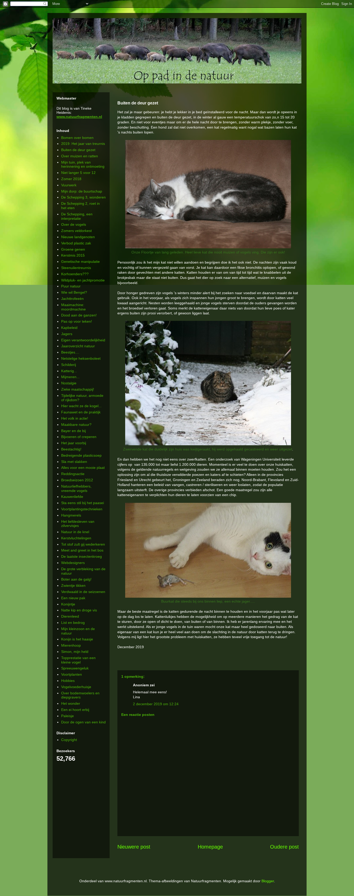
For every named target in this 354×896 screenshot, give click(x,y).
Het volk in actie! (74, 418)
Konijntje (68, 604)
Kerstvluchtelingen (76, 538)
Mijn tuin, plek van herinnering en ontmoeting (82, 164)
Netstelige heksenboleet (81, 358)
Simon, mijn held (74, 652)
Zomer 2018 (71, 179)
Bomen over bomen (77, 138)
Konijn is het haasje (77, 639)
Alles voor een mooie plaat (83, 467)
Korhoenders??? (75, 274)
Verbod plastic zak (76, 243)
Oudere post (284, 847)
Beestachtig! (71, 449)
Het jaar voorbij (73, 443)
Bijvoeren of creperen (78, 437)
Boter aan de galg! (76, 579)
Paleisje (67, 716)
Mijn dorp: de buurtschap (81, 191)
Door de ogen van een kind (83, 722)
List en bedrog (73, 622)
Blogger (267, 881)
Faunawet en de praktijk (81, 412)
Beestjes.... (70, 352)
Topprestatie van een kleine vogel (78, 660)
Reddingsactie (72, 474)
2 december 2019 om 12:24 (156, 704)
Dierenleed (70, 616)
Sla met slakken (74, 462)
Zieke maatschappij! (77, 389)
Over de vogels (73, 224)
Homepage (210, 847)
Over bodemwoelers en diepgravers (80, 695)
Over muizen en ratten (79, 156)
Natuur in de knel (75, 532)
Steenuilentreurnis (76, 268)
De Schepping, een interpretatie (77, 216)
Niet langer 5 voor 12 (78, 173)
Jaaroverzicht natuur (78, 346)
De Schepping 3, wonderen (83, 197)
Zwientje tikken (73, 585)
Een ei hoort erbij (75, 710)
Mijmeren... (70, 377)
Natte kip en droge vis (79, 610)
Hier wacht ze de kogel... (81, 406)
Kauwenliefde (72, 497)
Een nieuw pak (73, 598)
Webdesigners (73, 563)
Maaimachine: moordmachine (73, 307)
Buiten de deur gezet (78, 150)
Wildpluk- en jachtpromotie (83, 280)
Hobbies (68, 681)
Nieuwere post (133, 847)
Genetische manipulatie (80, 261)
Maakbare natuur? (76, 424)
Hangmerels (71, 515)
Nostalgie (68, 383)
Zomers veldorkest (76, 231)
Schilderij (68, 365)
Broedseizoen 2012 (77, 480)
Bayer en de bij (73, 431)
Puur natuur (71, 286)
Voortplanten (71, 674)
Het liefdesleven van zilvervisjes (77, 523)
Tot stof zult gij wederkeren (83, 544)
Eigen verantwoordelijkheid (83, 340)
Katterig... (69, 371)
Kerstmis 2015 (73, 255)
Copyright (69, 740)
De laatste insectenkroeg (81, 556)
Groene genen (73, 249)
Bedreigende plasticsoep (81, 455)
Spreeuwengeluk (75, 668)
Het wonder (70, 703)
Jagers (66, 334)
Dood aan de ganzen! (79, 315)
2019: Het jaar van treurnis (83, 144)
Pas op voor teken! (76, 321)
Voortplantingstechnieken (81, 509)
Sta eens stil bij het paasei (82, 503)
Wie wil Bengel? (74, 292)
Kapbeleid (69, 328)
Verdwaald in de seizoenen (83, 592)
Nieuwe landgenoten (78, 237)
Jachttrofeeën (72, 299)
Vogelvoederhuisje (76, 687)
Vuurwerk (68, 185)
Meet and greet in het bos (82, 550)
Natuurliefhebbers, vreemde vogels (76, 488)
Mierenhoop (71, 645)
